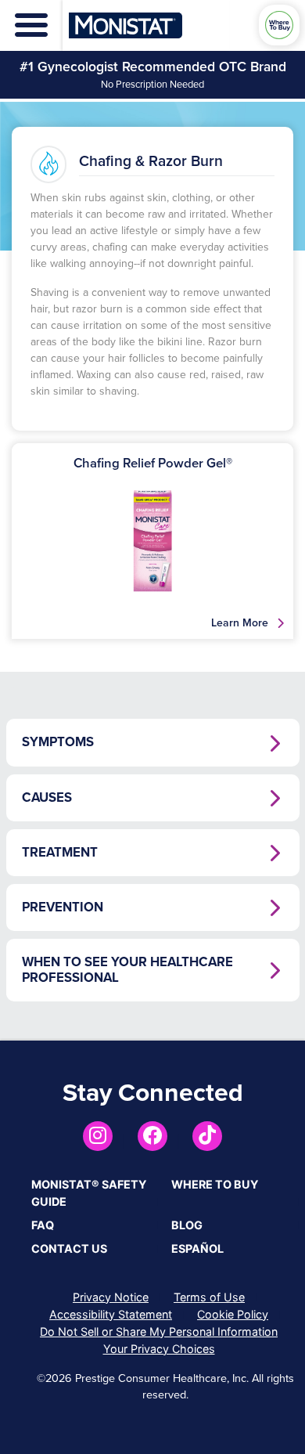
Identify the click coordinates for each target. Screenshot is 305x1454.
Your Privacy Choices (159, 1348)
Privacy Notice (111, 1297)
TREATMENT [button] (60, 852)
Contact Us (69, 1248)
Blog (187, 1225)
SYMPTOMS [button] (58, 742)
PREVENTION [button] (62, 907)
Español (197, 1248)
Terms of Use (209, 1297)
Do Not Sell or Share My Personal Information (159, 1331)
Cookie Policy (232, 1314)
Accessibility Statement (110, 1314)
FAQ (42, 1225)
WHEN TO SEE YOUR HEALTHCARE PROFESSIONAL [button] (127, 970)
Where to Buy (214, 1184)
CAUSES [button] (47, 798)
